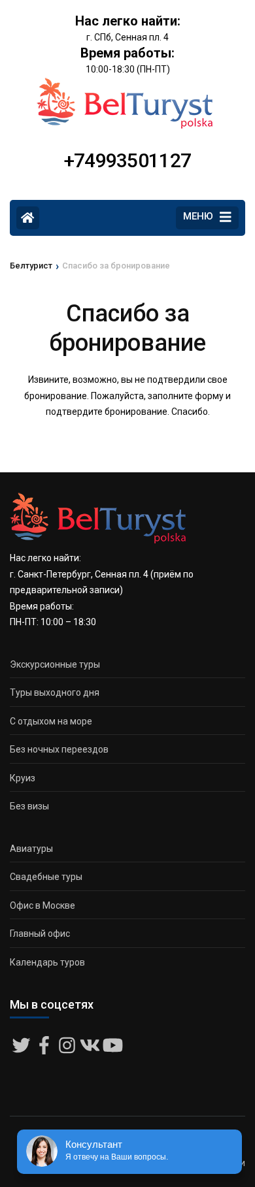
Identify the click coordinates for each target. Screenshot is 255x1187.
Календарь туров (47, 962)
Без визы (29, 806)
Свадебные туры (46, 876)
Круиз (22, 778)
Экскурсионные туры (55, 664)
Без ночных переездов (59, 749)
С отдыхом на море (51, 721)
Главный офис (40, 933)
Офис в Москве (42, 905)
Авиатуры (31, 848)
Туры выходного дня (54, 692)
